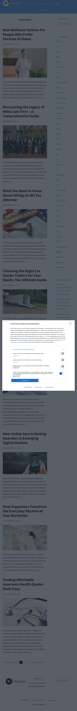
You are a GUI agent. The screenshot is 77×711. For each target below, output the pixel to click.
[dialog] (38, 355)
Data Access (38, 387)
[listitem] (38, 349)
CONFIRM (25, 380)
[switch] (61, 353)
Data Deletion (28, 387)
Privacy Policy (49, 387)
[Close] (71, 324)
